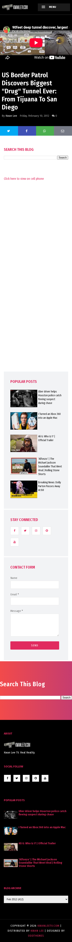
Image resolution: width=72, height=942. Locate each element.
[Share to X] (9, 131)
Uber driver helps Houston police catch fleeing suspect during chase (42, 813)
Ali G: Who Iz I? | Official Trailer (37, 843)
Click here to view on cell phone (24, 179)
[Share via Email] (63, 131)
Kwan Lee (11, 115)
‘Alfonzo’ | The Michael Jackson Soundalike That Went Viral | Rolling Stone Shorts (40, 863)
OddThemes (36, 935)
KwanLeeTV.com (48, 925)
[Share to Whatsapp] (45, 131)
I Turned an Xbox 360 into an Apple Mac (42, 827)
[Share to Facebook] (27, 131)
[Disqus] (36, 284)
